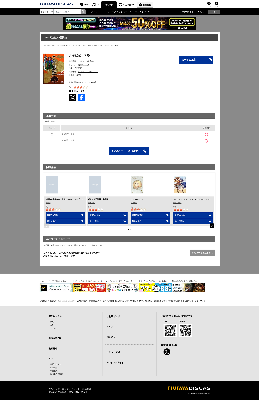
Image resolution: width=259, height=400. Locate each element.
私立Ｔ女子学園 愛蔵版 (98, 199)
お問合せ (111, 337)
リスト (209, 6)
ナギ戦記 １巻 (68, 134)
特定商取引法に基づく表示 (156, 300)
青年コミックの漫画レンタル (93, 45)
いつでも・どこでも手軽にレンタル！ (54, 281)
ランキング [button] (140, 11)
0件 (82, 91)
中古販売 (54, 370)
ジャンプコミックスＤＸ (88, 72)
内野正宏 (78, 68)
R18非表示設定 (56, 374)
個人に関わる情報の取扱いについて (129, 300)
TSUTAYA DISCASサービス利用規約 (72, 300)
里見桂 (48, 203)
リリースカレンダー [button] (117, 11)
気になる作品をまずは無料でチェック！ (187, 281)
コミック (109, 4)
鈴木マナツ (177, 203)
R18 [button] (213, 11)
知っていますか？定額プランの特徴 (119, 281)
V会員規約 (52, 300)
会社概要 (43, 300)
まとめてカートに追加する (126, 151)
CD (98, 4)
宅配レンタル (55, 364)
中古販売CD (128, 4)
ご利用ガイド (187, 11)
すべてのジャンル (73, 45)
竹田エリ (91, 203)
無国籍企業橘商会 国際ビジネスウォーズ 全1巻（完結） (69, 199)
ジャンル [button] (95, 11)
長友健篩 (134, 203)
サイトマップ (200, 300)
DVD (86, 4)
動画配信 (147, 4)
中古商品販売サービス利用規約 (101, 300)
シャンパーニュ (137, 199)
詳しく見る (51, 221)
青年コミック (83, 65)
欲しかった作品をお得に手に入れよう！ (87, 281)
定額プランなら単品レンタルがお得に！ (154, 281)
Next (212, 225)
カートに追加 (189, 59)
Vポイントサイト (115, 362)
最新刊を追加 (52, 215)
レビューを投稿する (202, 252)
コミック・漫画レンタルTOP (54, 45)
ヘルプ (201, 11)
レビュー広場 (113, 352)
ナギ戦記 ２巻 (68, 140)
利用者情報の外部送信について (180, 300)
